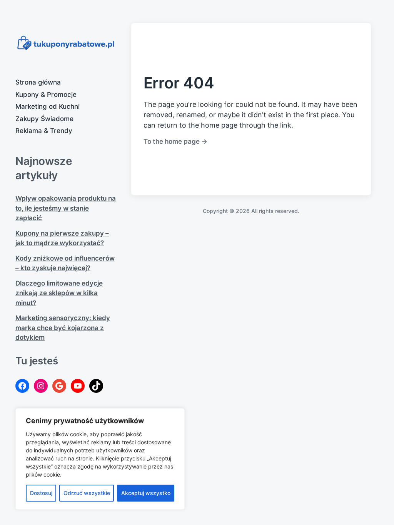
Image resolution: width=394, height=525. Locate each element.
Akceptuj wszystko (145, 493)
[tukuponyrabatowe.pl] (65, 43)
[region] (100, 459)
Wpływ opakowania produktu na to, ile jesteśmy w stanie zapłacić (65, 208)
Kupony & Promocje (46, 94)
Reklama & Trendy (43, 131)
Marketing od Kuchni (47, 106)
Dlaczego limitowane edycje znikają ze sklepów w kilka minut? (59, 293)
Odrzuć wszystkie (86, 493)
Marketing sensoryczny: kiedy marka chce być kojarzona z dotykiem (62, 327)
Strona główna (38, 82)
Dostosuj (41, 493)
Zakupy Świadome (44, 119)
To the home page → (175, 141)
